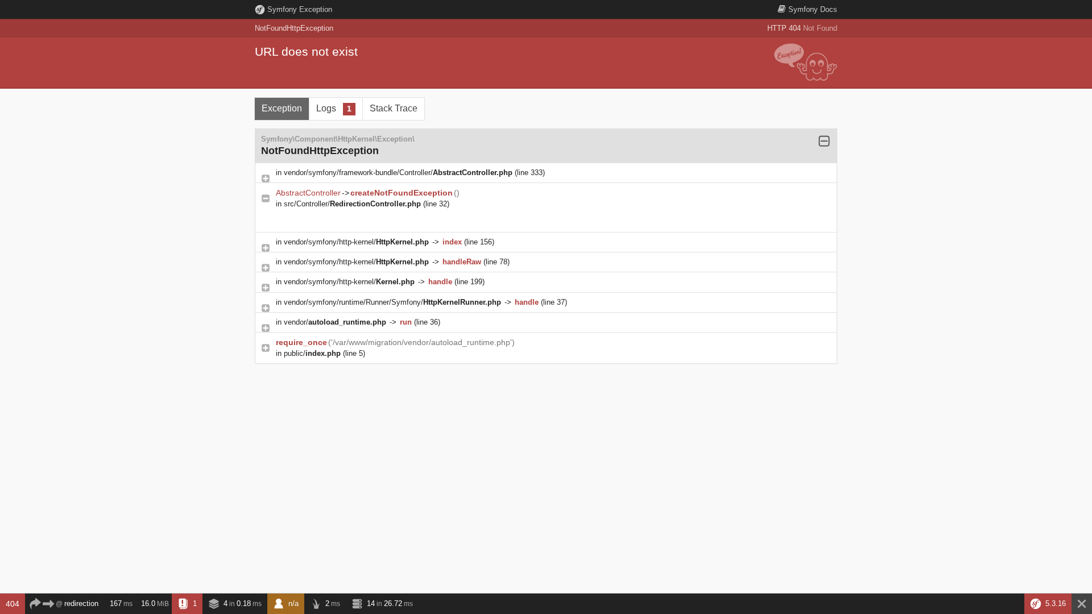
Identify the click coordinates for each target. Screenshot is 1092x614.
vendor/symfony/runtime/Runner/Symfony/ (392, 302)
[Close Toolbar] (1082, 604)
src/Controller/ (352, 204)
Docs (812, 9)
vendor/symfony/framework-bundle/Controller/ (398, 172)
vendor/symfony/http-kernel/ (356, 242)
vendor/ (335, 322)
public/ (312, 353)
